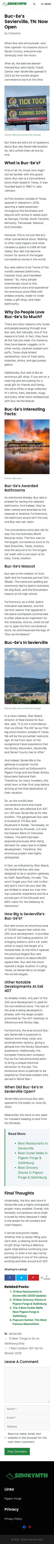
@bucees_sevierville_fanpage (27, 135)
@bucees (17, 478)
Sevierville (15, 1333)
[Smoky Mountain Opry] (14, 4)
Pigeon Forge (12, 1498)
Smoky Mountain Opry (32, 1539)
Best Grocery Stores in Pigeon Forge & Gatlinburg (32, 1172)
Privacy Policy (13, 1518)
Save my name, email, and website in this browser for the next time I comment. (27, 1437)
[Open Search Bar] (34, 4)
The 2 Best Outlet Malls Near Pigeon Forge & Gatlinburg (28, 1311)
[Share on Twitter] (21, 1278)
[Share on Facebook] (10, 1278)
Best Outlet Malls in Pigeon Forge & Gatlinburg (33, 1158)
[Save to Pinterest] (33, 1278)
